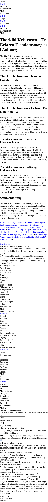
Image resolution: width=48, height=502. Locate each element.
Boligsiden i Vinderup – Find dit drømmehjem (20, 226)
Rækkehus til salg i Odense (11, 222)
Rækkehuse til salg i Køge (18, 230)
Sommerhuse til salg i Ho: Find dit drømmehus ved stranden (23, 223)
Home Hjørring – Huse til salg (20, 234)
